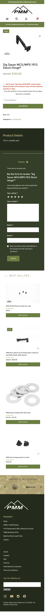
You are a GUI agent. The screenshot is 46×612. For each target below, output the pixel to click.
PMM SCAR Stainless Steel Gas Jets (18, 306)
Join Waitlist (23, 106)
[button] (7, 19)
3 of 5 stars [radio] (15, 196)
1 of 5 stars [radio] (8, 196)
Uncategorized (16, 119)
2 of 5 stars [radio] (11, 196)
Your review (12, 201)
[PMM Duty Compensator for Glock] (23, 444)
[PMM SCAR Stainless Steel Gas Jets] (23, 293)
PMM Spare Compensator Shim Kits (18, 413)
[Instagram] (5, 596)
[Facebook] (25, 596)
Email (10, 236)
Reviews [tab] (23, 162)
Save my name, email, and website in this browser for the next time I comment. (23, 249)
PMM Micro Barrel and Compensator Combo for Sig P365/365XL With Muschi (22, 354)
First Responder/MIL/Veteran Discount (22, 2)
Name (10, 225)
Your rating (12, 193)
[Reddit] (18, 596)
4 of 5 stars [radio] (18, 196)
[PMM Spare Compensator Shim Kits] (23, 393)
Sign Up (7, 590)
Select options (23, 315)
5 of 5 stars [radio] (22, 196)
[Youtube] (12, 596)
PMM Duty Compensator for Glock (17, 457)
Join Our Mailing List (11, 578)
